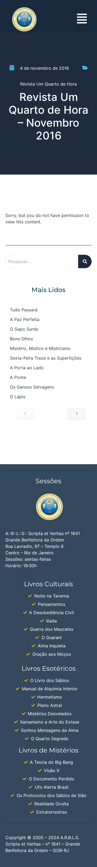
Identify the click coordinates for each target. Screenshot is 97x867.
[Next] (76, 413)
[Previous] (25, 413)
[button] (82, 19)
